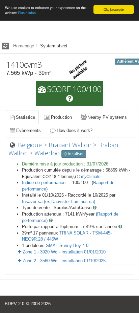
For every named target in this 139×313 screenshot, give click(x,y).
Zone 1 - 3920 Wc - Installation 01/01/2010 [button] (63, 251)
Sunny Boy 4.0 (73, 245)
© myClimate (89, 176)
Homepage (23, 45)
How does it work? (74, 130)
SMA (50, 245)
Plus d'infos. (27, 12)
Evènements (28, 130)
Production (61, 117)
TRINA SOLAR (73, 233)
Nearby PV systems (107, 117)
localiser (75, 154)
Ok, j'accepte (114, 9)
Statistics (25, 117)
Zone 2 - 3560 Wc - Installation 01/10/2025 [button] (63, 260)
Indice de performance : (46, 182)
